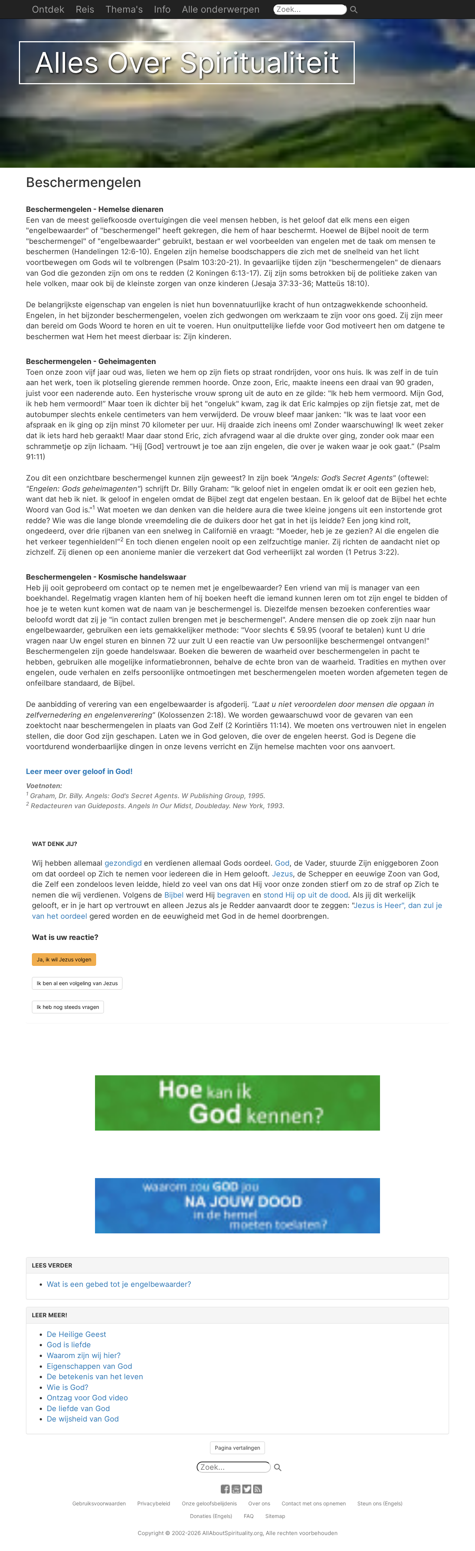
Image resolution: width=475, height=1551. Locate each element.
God (282, 863)
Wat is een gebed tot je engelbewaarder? (119, 1284)
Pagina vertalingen (237, 1448)
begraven (233, 895)
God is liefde (69, 1344)
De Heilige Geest (76, 1334)
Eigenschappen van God (89, 1366)
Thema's (124, 9)
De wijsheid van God (83, 1418)
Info (162, 9)
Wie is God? (67, 1387)
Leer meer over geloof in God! (79, 771)
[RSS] (257, 1488)
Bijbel (174, 895)
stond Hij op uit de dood (305, 895)
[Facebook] (225, 1488)
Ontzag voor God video (87, 1397)
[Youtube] (236, 1488)
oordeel (73, 916)
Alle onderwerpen (221, 9)
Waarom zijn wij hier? (84, 1355)
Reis (85, 9)
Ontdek (48, 9)
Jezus (282, 873)
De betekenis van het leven (95, 1376)
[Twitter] (246, 1488)
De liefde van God (78, 1408)
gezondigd (123, 863)
